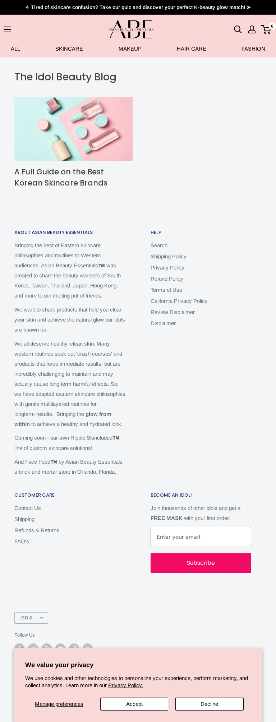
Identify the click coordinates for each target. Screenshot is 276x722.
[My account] (252, 29)
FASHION (253, 49)
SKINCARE (69, 49)
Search (159, 245)
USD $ (25, 617)
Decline (209, 704)
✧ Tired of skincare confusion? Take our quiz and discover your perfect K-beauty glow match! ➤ (138, 7)
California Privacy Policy (179, 301)
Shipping (24, 519)
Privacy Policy (167, 267)
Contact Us (27, 508)
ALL (15, 49)
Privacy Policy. (125, 685)
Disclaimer (163, 323)
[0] (266, 29)
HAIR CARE (191, 49)
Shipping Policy (169, 256)
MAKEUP (130, 49)
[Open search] (238, 29)
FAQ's (21, 541)
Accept (134, 704)
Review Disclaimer (173, 312)
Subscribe (201, 563)
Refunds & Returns (36, 530)
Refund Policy (167, 279)
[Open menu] (7, 29)
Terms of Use (166, 290)
